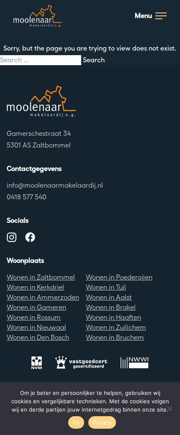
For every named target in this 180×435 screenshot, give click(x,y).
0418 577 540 (26, 197)
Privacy (102, 422)
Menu (143, 16)
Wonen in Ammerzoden (43, 297)
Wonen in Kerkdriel (35, 287)
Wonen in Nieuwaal (36, 327)
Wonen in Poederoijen (119, 277)
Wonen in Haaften (113, 317)
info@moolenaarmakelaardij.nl (55, 185)
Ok (76, 422)
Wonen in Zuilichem (116, 327)
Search (94, 60)
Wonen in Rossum (34, 317)
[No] (169, 408)
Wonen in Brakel (111, 307)
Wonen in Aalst (109, 297)
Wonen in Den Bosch (38, 337)
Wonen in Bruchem (115, 337)
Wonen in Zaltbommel (41, 277)
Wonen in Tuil (106, 287)
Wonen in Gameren (36, 307)
